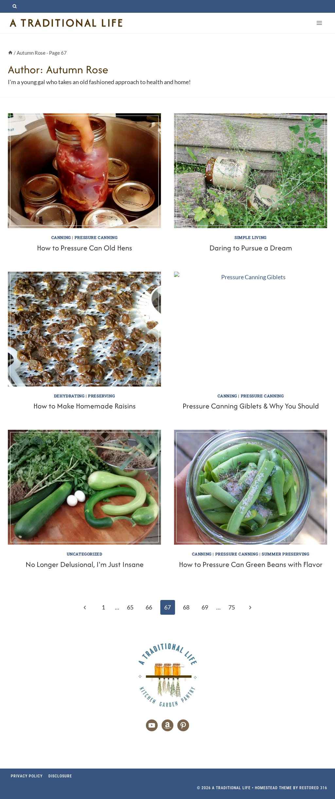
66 (149, 607)
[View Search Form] (14, 6)
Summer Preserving (285, 553)
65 (130, 607)
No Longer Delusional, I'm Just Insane (85, 564)
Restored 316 (313, 788)
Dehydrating (69, 395)
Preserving (101, 395)
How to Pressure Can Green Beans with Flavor (251, 564)
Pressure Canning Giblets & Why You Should (251, 406)
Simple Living (251, 237)
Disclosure (60, 776)
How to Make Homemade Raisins (84, 406)
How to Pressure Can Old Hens (84, 248)
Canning (61, 237)
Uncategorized (84, 553)
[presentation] (84, 170)
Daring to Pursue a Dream (250, 248)
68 (186, 607)
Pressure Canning (96, 237)
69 (205, 607)
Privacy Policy (27, 776)
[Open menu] (319, 23)
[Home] (10, 53)
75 (231, 607)
